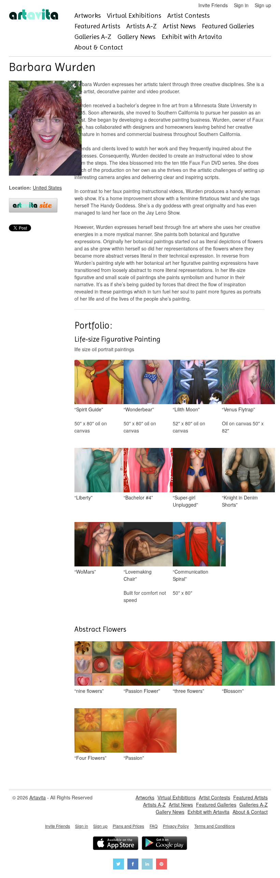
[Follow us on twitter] (118, 865)
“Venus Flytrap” (238, 409)
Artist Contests (188, 15)
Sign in (241, 5)
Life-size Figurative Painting (117, 339)
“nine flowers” (89, 690)
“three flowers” (188, 690)
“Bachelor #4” (138, 497)
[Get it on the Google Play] (164, 844)
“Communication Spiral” (190, 575)
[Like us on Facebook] (132, 865)
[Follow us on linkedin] (147, 865)
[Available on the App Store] (115, 844)
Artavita (37, 797)
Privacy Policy (176, 826)
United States (47, 187)
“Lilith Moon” (186, 409)
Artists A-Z (141, 26)
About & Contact (98, 47)
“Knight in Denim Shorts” (240, 501)
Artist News (179, 26)
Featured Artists (97, 26)
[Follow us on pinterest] (161, 865)
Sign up (263, 5)
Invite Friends (213, 5)
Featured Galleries (228, 26)
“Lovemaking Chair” (138, 575)
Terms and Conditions (214, 826)
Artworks (87, 15)
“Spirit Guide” (88, 409)
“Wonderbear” (139, 409)
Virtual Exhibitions (134, 15)
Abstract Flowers (100, 629)
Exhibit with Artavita (192, 37)
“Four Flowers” (90, 757)
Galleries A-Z (92, 37)
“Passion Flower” (142, 690)
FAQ (153, 826)
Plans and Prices (128, 826)
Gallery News (136, 37)
